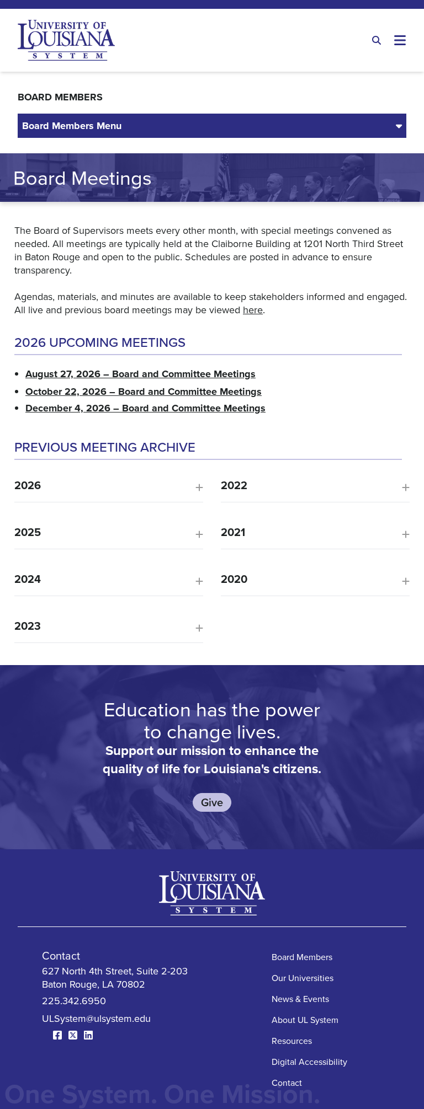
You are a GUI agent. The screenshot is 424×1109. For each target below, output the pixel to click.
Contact (287, 1082)
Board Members (302, 957)
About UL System (305, 1020)
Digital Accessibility (309, 1062)
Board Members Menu (71, 126)
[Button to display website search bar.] (376, 40)
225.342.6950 (74, 1001)
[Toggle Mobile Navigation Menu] (400, 40)
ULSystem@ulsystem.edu (96, 1018)
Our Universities (302, 978)
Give (212, 802)
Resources (292, 1041)
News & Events (300, 999)
